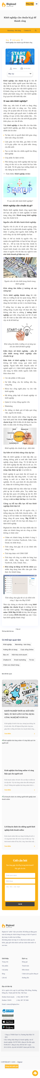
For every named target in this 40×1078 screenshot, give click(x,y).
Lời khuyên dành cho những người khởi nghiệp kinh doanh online (19, 828)
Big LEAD (30, 518)
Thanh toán (25, 966)
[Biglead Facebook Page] (8, 1018)
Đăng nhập (29, 4)
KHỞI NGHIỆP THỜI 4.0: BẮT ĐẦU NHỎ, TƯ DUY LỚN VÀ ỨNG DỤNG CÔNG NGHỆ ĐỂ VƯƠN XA (19, 714)
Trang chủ (5, 962)
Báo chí (6, 655)
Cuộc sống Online (27, 650)
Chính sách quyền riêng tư (30, 974)
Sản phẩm (5, 966)
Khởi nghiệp (16, 40)
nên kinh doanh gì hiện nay (14, 254)
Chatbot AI (27, 30)
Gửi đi (20, 904)
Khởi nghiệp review (22, 174)
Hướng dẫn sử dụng (10, 650)
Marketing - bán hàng (22, 644)
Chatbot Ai (7, 660)
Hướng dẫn (25, 977)
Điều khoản (25, 970)
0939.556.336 (19, 615)
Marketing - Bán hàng (14, 30)
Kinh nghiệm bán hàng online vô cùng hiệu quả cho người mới (19, 772)
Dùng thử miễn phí (11, 1066)
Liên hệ (4, 977)
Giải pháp (5, 970)
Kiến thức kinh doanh (19, 655)
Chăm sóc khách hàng (11, 665)
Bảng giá (24, 962)
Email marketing (20, 660)
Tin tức (31, 660)
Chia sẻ (18, 629)
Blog (7, 40)
